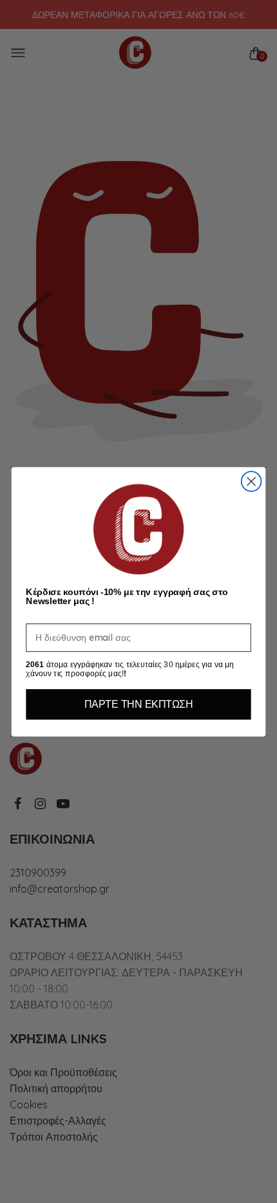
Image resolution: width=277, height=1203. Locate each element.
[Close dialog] (252, 481)
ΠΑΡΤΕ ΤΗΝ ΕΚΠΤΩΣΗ (138, 703)
